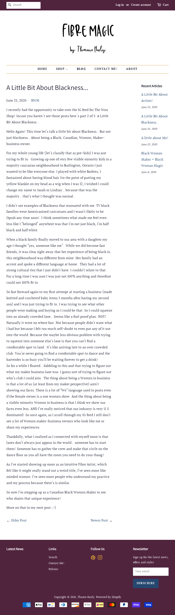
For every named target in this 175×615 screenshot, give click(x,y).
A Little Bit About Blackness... (154, 119)
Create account (141, 5)
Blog (81, 69)
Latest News (14, 549)
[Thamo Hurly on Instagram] (100, 558)
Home (42, 69)
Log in (120, 5)
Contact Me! (106, 69)
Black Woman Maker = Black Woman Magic (152, 160)
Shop (61, 69)
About (131, 69)
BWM (35, 100)
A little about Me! (155, 138)
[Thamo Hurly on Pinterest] (93, 558)
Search (53, 557)
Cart (166, 5)
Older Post (19, 520)
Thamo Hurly (86, 597)
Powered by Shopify (108, 597)
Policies (53, 569)
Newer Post (99, 520)
